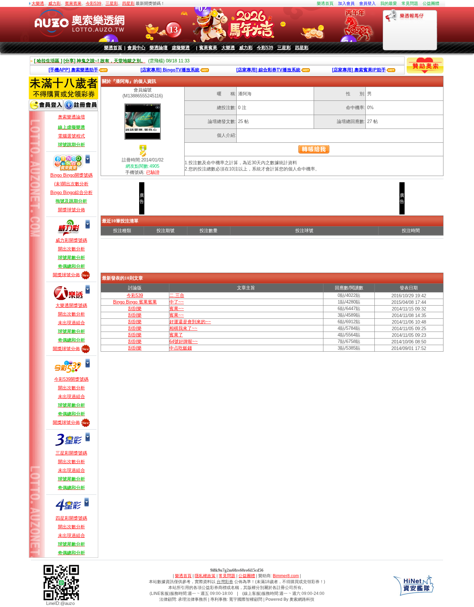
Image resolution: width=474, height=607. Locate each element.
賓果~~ (176, 308)
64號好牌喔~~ (183, 341)
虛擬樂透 (181, 47)
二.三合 (176, 295)
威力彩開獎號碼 (71, 240)
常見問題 (409, 3)
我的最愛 (388, 3)
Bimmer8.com (286, 575)
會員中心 (136, 47)
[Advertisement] (272, 256)
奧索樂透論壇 (71, 117)
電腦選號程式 (71, 136)
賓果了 (176, 334)
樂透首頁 (325, 3)
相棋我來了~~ (183, 328)
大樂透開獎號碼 (71, 305)
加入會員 (346, 3)
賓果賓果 (73, 3)
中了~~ (176, 302)
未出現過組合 (71, 322)
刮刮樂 (135, 308)
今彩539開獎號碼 (71, 379)
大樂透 (38, 3)
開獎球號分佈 (71, 209)
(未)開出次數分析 (71, 183)
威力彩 (54, 3)
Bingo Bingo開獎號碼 (71, 175)
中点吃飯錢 (180, 348)
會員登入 (367, 3)
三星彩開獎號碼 (71, 453)
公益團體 (431, 3)
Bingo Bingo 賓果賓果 (135, 302)
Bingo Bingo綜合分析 (71, 192)
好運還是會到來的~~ (190, 321)
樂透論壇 (159, 47)
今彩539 (93, 3)
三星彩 (111, 3)
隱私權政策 (205, 575)
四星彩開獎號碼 (71, 518)
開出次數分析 (71, 249)
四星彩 (128, 3)
